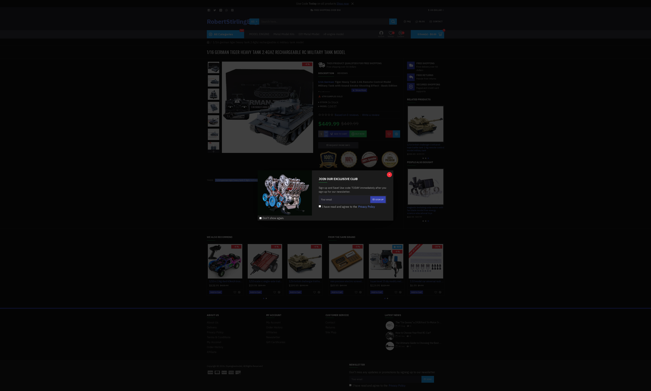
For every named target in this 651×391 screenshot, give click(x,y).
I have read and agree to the (348, 206)
